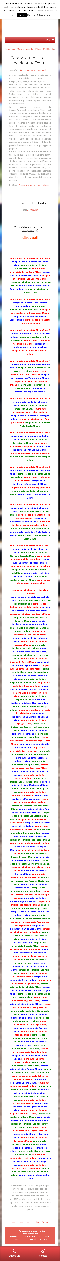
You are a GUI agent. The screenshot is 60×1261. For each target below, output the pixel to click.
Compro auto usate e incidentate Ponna (30, 60)
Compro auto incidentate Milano (30, 1222)
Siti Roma (43, 1239)
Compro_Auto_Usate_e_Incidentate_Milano (23, 49)
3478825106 (48, 49)
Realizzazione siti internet (41, 1237)
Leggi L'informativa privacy (25, 1231)
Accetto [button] (22, 15)
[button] (47, 40)
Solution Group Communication (25, 1239)
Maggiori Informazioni (38, 15)
